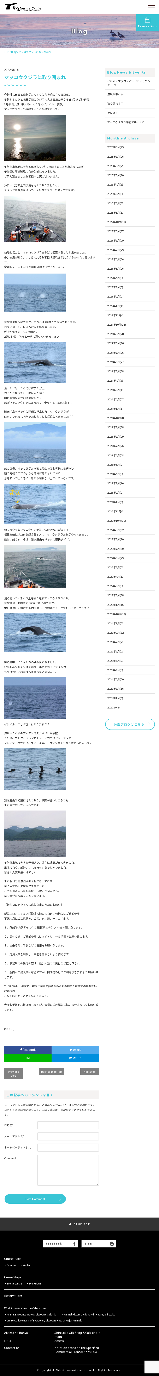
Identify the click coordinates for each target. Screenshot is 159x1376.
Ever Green (35, 1283)
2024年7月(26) (115, 353)
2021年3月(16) (115, 688)
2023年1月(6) (115, 502)
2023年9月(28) (115, 427)
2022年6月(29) (115, 558)
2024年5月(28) (115, 371)
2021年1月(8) (115, 698)
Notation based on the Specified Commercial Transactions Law (76, 1350)
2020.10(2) (113, 707)
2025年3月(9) (115, 287)
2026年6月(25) (115, 166)
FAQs (7, 1341)
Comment (10, 1158)
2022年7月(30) (115, 549)
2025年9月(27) (115, 231)
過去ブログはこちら (129, 724)
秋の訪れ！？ (115, 103)
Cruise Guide (12, 1259)
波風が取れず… (116, 94)
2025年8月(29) (115, 240)
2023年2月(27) (115, 492)
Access (59, 1341)
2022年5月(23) (115, 567)
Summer (11, 1265)
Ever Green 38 (14, 1283)
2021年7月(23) (115, 642)
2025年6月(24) (115, 259)
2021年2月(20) (115, 679)
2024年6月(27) (115, 362)
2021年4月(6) (115, 670)
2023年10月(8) (115, 418)
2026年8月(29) (115, 147)
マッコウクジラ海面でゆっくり (126, 122)
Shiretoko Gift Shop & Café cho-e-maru (77, 1335)
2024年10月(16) (116, 324)
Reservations (147, 26)
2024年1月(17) (115, 409)
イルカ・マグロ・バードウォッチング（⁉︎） (128, 83)
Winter (26, 1265)
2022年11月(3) (115, 511)
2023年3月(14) (115, 483)
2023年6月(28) (115, 455)
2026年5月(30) (115, 175)
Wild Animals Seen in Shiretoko (25, 1308)
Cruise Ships (12, 1277)
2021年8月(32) (115, 632)
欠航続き (112, 113)
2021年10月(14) (116, 614)
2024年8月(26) (115, 343)
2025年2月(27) (115, 296)
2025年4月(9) (115, 278)
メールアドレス (14, 1136)
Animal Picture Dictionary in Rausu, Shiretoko (89, 1314)
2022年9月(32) (115, 530)
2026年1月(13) (115, 212)
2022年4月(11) (115, 576)
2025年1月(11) (115, 306)
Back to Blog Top (51, 1072)
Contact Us (11, 1348)
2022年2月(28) (115, 595)
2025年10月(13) (116, 222)
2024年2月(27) (115, 399)
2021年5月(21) (115, 661)
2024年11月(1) (115, 315)
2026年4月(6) (115, 184)
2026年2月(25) (115, 203)
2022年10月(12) (116, 521)
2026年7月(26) (115, 156)
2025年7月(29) (115, 250)
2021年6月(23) (115, 651)
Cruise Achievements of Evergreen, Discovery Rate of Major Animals (45, 1320)
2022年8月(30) (115, 539)
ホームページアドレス (17, 1147)
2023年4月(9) (115, 474)
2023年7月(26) (115, 446)
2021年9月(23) (115, 623)
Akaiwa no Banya (16, 1333)
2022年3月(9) (115, 586)
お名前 (8, 1125)
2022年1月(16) (115, 605)
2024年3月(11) (115, 390)
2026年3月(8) (115, 194)
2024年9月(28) (115, 334)
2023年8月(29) (115, 436)
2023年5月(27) (115, 465)
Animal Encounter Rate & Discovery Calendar (32, 1314)
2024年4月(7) (115, 380)
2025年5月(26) (115, 268)
